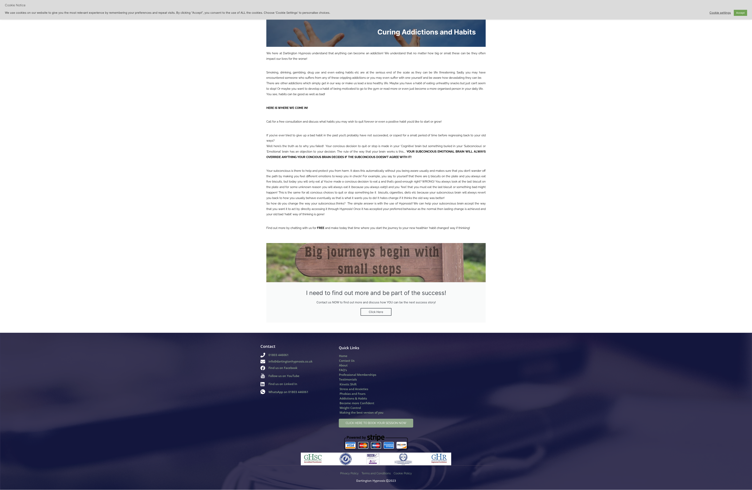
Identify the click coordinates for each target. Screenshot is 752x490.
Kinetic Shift (348, 384)
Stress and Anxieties (354, 389)
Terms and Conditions (376, 473)
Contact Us (346, 361)
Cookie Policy (403, 473)
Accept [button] (740, 12)
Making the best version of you (361, 412)
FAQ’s (343, 370)
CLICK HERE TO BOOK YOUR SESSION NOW (376, 423)
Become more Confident (357, 403)
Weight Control (350, 408)
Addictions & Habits (353, 398)
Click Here (376, 312)
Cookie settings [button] (720, 12)
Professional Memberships (357, 375)
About (343, 365)
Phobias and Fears (352, 394)
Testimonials (348, 379)
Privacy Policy (349, 473)
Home (343, 356)
